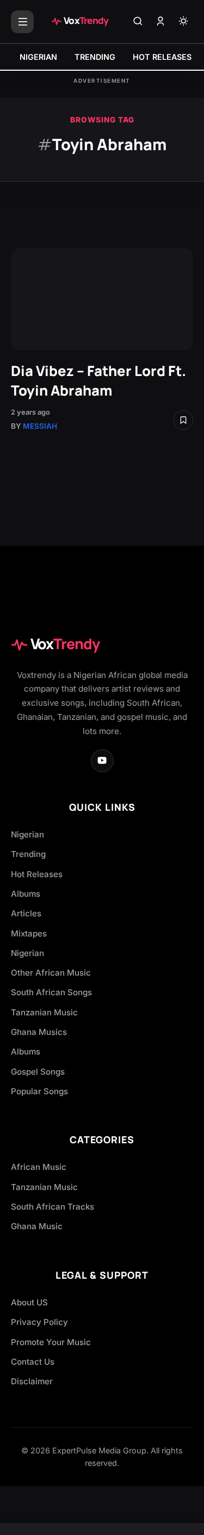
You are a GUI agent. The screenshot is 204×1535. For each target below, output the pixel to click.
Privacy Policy (39, 1322)
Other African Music (51, 972)
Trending (28, 854)
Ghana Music (37, 1226)
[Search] (137, 22)
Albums (25, 894)
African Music (38, 1167)
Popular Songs (39, 1091)
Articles (26, 913)
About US (29, 1302)
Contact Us (32, 1362)
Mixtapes (29, 933)
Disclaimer (32, 1381)
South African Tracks (52, 1206)
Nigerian (27, 834)
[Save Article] (183, 420)
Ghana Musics (39, 1032)
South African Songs (51, 992)
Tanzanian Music (44, 1012)
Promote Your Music (51, 1342)
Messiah (40, 426)
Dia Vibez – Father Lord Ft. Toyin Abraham (98, 380)
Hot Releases (37, 874)
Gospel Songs (38, 1072)
